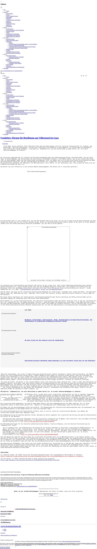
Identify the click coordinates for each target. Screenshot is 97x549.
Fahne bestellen (9, 64)
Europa (8, 14)
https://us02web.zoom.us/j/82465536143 (27, 486)
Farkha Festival (9, 29)
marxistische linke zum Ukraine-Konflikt (18, 48)
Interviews (8, 25)
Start (4, 9)
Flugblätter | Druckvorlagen (15, 63)
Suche (7, 11)
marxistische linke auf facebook (13, 53)
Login (4, 529)
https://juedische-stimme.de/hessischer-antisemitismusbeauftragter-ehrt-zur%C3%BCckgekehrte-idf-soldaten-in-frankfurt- (42, 456)
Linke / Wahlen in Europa (12, 16)
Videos (7, 32)
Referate (8, 59)
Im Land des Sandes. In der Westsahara (15, 30)
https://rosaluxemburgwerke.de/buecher (71, 541)
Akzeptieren (2, 547)
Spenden (8, 50)
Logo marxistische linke (14, 62)
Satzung (11, 43)
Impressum (8, 65)
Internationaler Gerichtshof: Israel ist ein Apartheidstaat (41, 289)
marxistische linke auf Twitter (12, 51)
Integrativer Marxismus (14, 58)
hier (51, 495)
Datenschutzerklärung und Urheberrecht (15, 67)
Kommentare (9, 26)
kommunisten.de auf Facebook (13, 35)
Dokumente (9, 41)
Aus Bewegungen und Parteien (13, 20)
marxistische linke (10, 39)
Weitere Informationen (5, 548)
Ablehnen (8, 547)
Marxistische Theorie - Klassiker (16, 57)
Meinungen (8, 22)
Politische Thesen (10, 31)
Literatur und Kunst (10, 23)
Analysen (8, 21)
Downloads (8, 60)
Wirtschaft (8, 18)
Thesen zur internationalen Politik (16, 45)
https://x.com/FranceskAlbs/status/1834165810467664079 (39, 434)
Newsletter (5, 68)
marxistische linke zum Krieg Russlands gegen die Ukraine (22, 46)
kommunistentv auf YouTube (12, 34)
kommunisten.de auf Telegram (13, 36)
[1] (37, 388)
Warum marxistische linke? (12, 40)
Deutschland (9, 17)
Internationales (9, 13)
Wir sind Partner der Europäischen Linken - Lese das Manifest (23, 44)
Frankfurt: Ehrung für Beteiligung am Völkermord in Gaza (30, 138)
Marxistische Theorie (11, 55)
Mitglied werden (10, 49)
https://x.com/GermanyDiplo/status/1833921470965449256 (39, 421)
